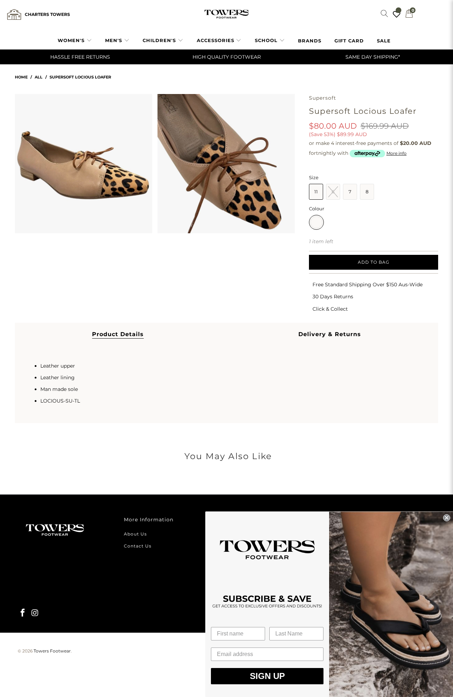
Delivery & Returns (329, 334)
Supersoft (323, 98)
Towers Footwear (52, 651)
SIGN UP (267, 676)
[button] (75, 40)
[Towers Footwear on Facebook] (23, 613)
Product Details (118, 334)
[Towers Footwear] (226, 14)
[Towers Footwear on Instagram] (35, 613)
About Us (135, 534)
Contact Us (137, 546)
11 (316, 191)
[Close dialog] (446, 517)
